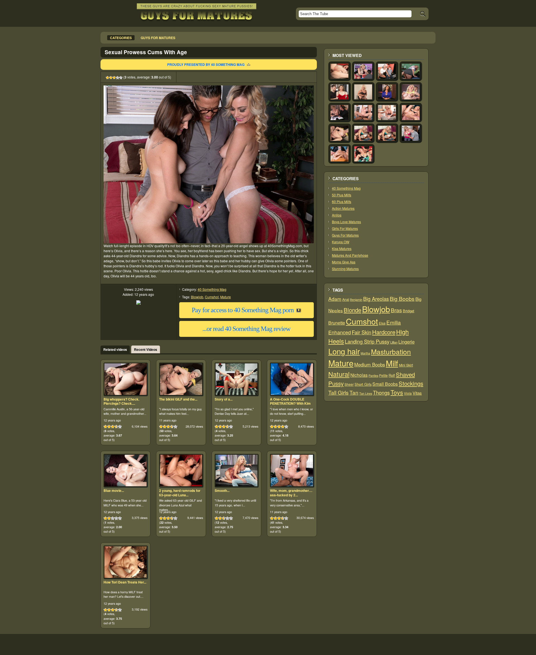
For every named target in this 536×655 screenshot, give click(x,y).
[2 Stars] (111, 77)
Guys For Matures (345, 235)
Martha (365, 353)
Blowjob (197, 296)
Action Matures (343, 208)
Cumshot (212, 296)
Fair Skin (361, 332)
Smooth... (222, 490)
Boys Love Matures (346, 221)
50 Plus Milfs (341, 194)
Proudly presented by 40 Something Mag (206, 64)
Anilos (336, 215)
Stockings (411, 383)
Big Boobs (402, 298)
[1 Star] (107, 77)
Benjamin (356, 299)
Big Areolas (376, 298)
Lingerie (406, 341)
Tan (354, 392)
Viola (408, 393)
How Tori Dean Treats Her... (125, 582)
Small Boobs (385, 384)
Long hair (344, 351)
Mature (225, 296)
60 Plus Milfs (341, 201)
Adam (334, 298)
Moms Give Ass (343, 261)
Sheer (349, 384)
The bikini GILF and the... (178, 399)
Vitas (417, 393)
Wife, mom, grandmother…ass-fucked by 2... (291, 492)
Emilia (393, 322)
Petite (383, 375)
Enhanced (339, 332)
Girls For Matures (345, 228)
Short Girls (363, 384)
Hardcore (383, 332)
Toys (397, 392)
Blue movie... (114, 490)
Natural (339, 374)
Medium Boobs (369, 364)
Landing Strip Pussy (367, 341)
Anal (345, 299)
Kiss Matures (341, 248)
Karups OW (340, 241)
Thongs (381, 392)
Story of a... (224, 399)
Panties (373, 375)
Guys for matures (158, 37)
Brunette (336, 323)
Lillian (394, 342)
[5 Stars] (121, 77)
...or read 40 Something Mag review (246, 328)
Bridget (408, 310)
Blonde (352, 310)
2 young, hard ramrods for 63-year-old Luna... (179, 492)
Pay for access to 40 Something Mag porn (243, 310)
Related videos (115, 349)
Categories (121, 37)
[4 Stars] (117, 77)
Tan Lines (365, 393)
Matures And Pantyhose (350, 255)
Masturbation (391, 351)
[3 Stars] (114, 77)
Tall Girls (338, 392)
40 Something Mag (212, 289)
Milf (392, 363)
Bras (396, 310)
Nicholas (359, 375)
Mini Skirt (406, 365)
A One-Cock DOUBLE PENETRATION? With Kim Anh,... (290, 403)
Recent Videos (145, 349)
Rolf (392, 375)
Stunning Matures (345, 268)
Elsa (382, 323)
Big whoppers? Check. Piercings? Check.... (121, 401)
